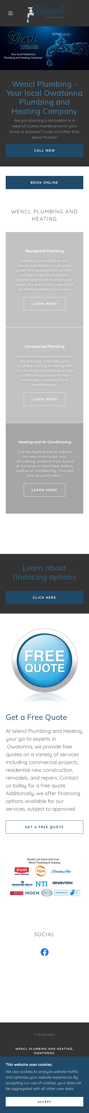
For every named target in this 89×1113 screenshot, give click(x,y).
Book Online (44, 182)
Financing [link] (44, 1034)
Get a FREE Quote (44, 827)
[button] (10, 13)
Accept (45, 1102)
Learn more (44, 304)
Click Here (44, 597)
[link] (45, 13)
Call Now (44, 150)
